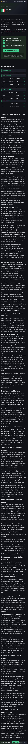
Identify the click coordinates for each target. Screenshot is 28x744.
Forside (14, 1)
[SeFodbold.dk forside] (4, 1)
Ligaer (25, 1)
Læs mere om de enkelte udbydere (14, 31)
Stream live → (15, 742)
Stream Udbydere (20, 1)
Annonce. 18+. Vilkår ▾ (22, 742)
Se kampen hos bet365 (11, 50)
